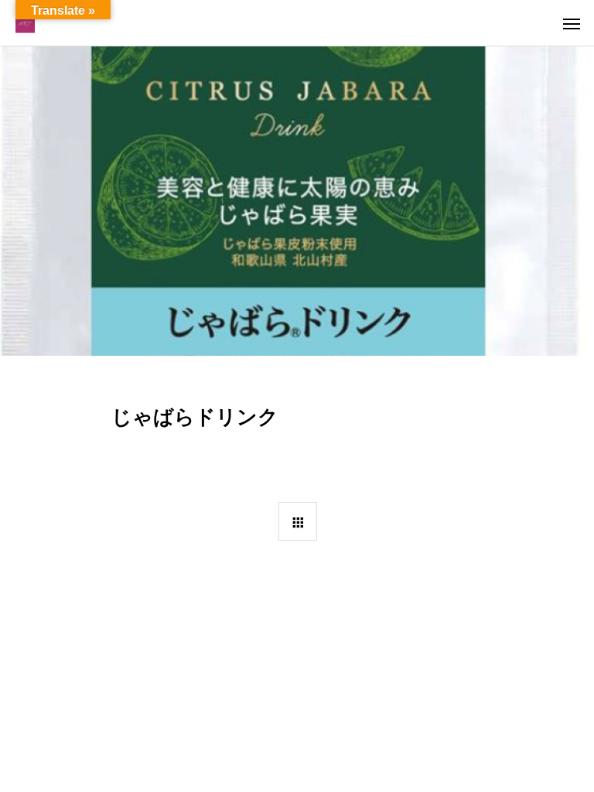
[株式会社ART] (25, 22)
